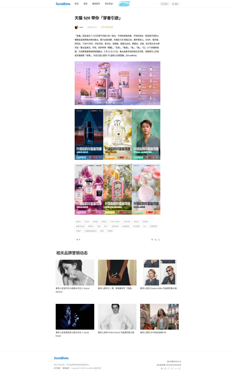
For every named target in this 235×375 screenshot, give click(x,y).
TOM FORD (115, 222)
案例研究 (96, 4)
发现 (85, 4)
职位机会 (109, 4)
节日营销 (136, 226)
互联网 (110, 231)
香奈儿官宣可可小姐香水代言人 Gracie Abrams (72, 290)
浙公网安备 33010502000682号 (169, 365)
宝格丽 (145, 222)
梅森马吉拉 (80, 226)
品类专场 (115, 226)
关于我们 (57, 368)
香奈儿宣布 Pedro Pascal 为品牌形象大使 (116, 332)
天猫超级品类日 (91, 231)
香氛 (102, 231)
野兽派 (90, 226)
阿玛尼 (104, 222)
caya (81, 27)
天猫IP (78, 231)
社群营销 (153, 226)
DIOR (87, 222)
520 (144, 226)
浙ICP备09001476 (174, 361)
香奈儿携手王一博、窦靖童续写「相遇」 (115, 288)
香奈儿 (78, 222)
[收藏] (152, 240)
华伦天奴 (126, 222)
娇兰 (106, 226)
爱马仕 (136, 222)
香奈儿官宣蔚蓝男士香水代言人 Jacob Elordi (72, 334)
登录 (176, 4)
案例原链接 (109, 27)
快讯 (77, 4)
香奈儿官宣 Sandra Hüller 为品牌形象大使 (158, 288)
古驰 (98, 226)
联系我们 (66, 368)
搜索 (165, 4)
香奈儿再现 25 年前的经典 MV (153, 332)
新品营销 (125, 226)
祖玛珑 (95, 222)
